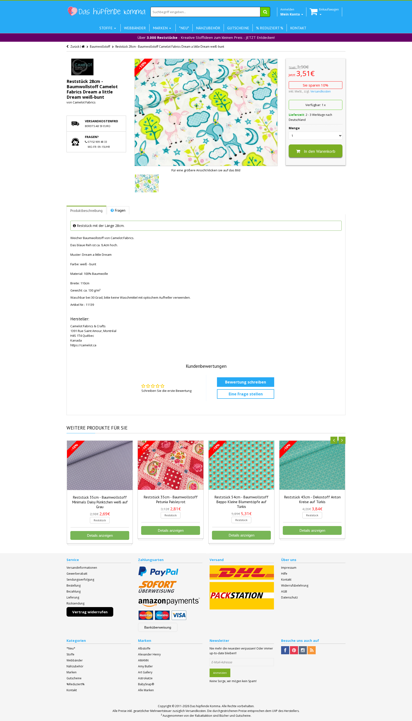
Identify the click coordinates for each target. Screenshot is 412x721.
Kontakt (286, 580)
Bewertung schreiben (245, 382)
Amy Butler (145, 666)
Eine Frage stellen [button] (246, 394)
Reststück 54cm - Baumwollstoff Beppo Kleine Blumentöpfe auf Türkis (241, 502)
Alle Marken (146, 690)
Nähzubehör (75, 666)
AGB (284, 591)
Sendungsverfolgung (80, 580)
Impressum (288, 568)
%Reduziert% (76, 684)
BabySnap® (146, 684)
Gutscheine (74, 678)
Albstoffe (144, 648)
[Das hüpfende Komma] (106, 11)
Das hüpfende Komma (205, 706)
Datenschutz (289, 597)
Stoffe (70, 654)
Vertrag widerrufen (90, 611)
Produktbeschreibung (86, 210)
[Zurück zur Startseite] (83, 47)
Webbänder (75, 660)
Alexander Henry (149, 654)
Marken (72, 672)
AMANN (143, 660)
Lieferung (73, 597)
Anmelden (220, 673)
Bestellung (74, 585)
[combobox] (210, 12)
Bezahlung (74, 591)
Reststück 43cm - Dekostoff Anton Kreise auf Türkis (312, 499)
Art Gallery (145, 672)
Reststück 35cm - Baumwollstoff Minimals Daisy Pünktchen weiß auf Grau (100, 502)
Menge (294, 128)
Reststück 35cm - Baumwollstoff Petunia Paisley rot (171, 499)
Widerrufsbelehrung (294, 585)
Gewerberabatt (77, 574)
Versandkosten (320, 91)
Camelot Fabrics (84, 102)
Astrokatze (145, 678)
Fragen (120, 210)
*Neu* (71, 648)
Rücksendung (75, 603)
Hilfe (284, 574)
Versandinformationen (82, 568)
